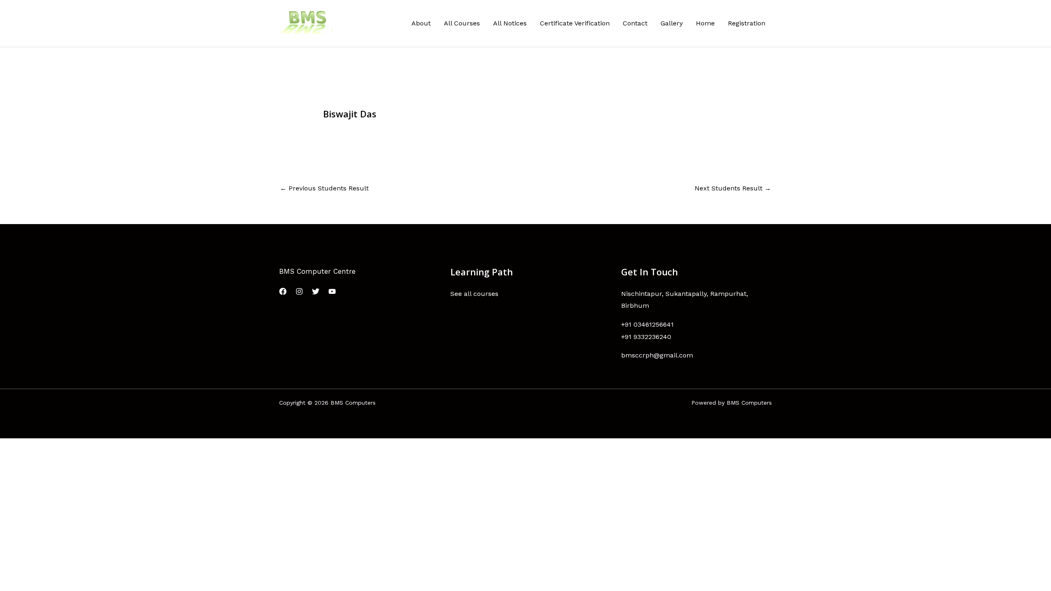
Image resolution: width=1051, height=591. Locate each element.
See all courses (474, 294)
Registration (746, 23)
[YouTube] (332, 291)
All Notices (510, 23)
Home (705, 23)
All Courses (462, 23)
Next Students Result (733, 188)
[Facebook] (283, 291)
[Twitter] (315, 291)
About (421, 23)
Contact (635, 23)
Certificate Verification (575, 23)
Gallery (672, 23)
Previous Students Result (324, 188)
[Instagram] (299, 291)
